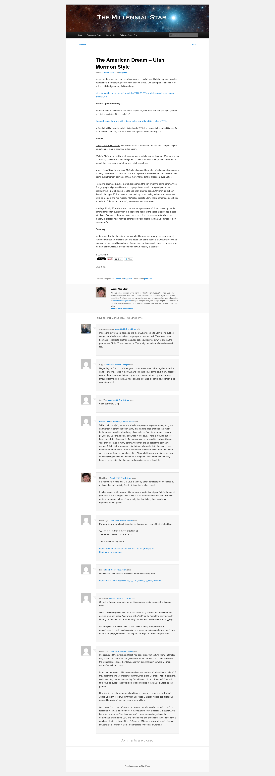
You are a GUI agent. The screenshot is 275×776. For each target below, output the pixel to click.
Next (195, 44)
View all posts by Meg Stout (123, 308)
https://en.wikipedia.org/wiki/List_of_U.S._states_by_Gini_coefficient (131, 580)
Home (79, 35)
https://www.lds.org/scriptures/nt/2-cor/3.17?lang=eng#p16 (126, 548)
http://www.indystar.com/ (110, 551)
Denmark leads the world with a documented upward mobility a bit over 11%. (131, 120)
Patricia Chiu (104, 421)
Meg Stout (123, 72)
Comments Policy (94, 35)
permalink (148, 278)
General (118, 278)
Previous (81, 44)
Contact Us (110, 35)
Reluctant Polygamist (121, 300)
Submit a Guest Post (129, 35)
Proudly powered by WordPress (137, 766)
